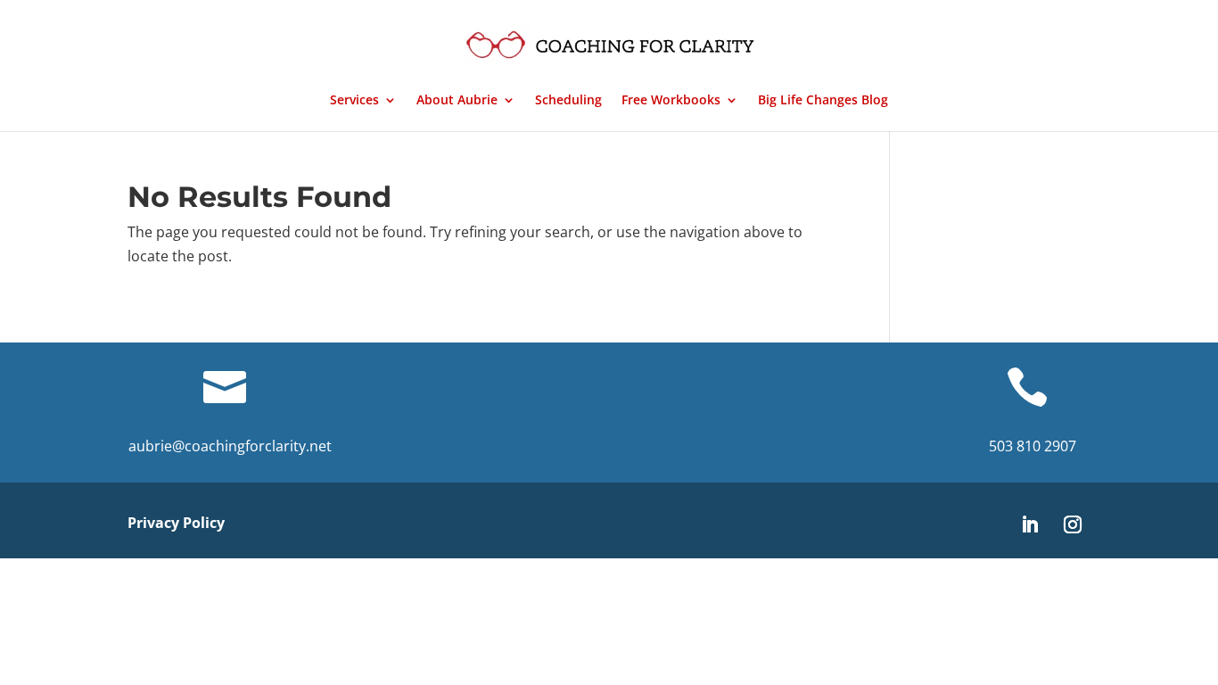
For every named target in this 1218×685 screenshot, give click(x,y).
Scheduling (568, 101)
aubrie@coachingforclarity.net (230, 446)
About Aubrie (457, 101)
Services (354, 101)
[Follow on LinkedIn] (1030, 524)
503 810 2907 (1032, 446)
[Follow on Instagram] (1072, 524)
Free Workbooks (670, 101)
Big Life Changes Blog (823, 101)
